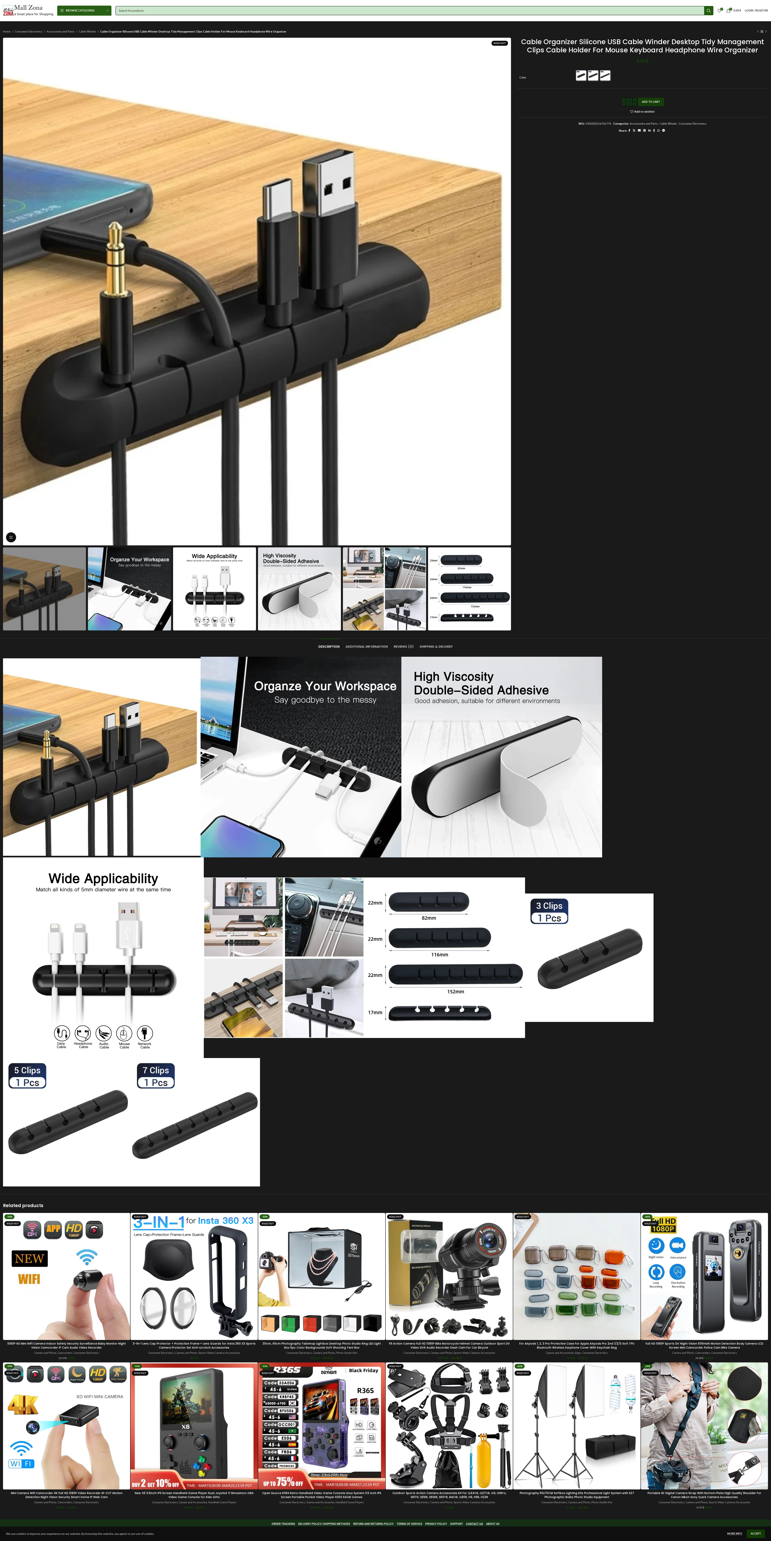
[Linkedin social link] (649, 130)
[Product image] (66, 1276)
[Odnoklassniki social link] (654, 130)
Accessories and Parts (61, 31)
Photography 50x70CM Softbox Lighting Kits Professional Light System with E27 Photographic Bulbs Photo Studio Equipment (577, 1495)
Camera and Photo (45, 1352)
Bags (578, 1352)
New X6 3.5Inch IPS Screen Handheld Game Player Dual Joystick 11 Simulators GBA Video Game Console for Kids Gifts (194, 1495)
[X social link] (634, 130)
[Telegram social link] (663, 130)
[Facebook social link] (629, 130)
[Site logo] (28, 10)
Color (522, 77)
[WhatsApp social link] (658, 130)
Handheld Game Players (222, 1502)
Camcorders (64, 1352)
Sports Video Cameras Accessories (219, 1352)
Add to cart (651, 101)
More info (735, 1533)
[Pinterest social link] (644, 130)
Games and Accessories (560, 1352)
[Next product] (766, 31)
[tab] (329, 644)
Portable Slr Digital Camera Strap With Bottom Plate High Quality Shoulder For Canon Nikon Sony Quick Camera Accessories (704, 1495)
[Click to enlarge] (11, 537)
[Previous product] (758, 31)
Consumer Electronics (28, 31)
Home (6, 31)
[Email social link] (639, 130)
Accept (756, 1533)
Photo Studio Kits (346, 1352)
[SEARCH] (708, 10)
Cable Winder (87, 31)
